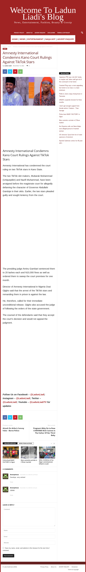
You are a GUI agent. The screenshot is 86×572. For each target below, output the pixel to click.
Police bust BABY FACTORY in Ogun (9, 461)
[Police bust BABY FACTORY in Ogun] (11, 452)
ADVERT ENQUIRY (40, 32)
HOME (15, 39)
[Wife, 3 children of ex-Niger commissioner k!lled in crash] (47, 452)
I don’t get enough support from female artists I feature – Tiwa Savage (69, 108)
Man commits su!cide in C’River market (29, 461)
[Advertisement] (29, 111)
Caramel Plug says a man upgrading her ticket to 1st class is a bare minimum (71, 88)
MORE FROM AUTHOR (25, 443)
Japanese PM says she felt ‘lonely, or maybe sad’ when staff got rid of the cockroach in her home (70, 79)
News (9, 46)
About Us (29, 32)
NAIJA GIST (50, 39)
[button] (82, 32)
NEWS (22, 39)
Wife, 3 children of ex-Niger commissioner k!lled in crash (46, 462)
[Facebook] (5, 71)
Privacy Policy (19, 32)
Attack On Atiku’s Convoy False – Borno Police (13, 429)
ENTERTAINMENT (35, 39)
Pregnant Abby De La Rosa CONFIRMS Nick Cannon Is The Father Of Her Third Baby (44, 431)
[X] (10, 71)
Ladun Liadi (8, 66)
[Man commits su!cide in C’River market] (29, 452)
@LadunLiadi (37, 394)
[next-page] (54, 443)
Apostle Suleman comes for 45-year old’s (70, 142)
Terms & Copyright (63, 32)
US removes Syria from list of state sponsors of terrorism (70, 136)
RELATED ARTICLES (10, 443)
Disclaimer (51, 32)
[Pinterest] (15, 71)
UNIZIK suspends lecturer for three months (70, 101)
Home (4, 46)
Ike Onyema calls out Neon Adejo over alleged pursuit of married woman (70, 128)
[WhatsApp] (20, 71)
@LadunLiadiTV (38, 402)
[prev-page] (51, 443)
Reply (11, 482)
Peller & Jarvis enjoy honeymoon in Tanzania (70, 95)
